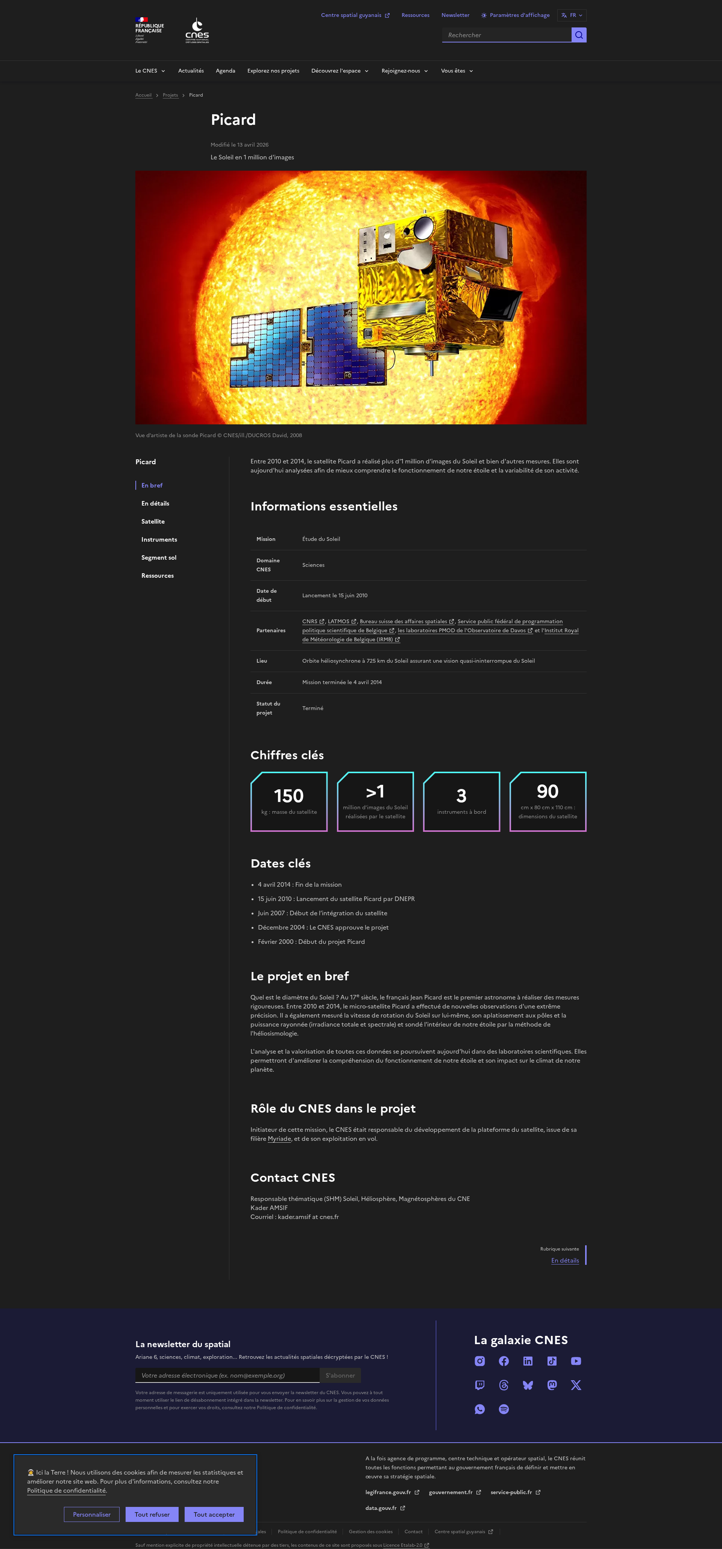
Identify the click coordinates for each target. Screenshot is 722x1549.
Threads (504, 1385)
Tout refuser (152, 1514)
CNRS (309, 621)
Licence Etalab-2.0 (402, 1545)
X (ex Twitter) (576, 1385)
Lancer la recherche (579, 34)
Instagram (480, 1361)
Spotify (504, 1409)
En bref (152, 485)
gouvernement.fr (451, 1492)
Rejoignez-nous (401, 71)
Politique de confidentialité (66, 1490)
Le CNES (146, 71)
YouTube (576, 1361)
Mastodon (552, 1385)
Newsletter (455, 15)
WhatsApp (480, 1409)
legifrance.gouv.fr (389, 1492)
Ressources (415, 15)
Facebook (504, 1361)
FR (573, 15)
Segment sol (158, 557)
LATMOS (338, 621)
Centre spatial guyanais (351, 15)
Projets (171, 95)
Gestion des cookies (371, 1531)
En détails (155, 503)
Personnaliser (92, 1514)
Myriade (279, 1138)
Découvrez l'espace (336, 71)
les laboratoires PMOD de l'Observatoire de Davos (462, 630)
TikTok (552, 1361)
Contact (414, 1531)
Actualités (191, 71)
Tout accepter (214, 1514)
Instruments (159, 539)
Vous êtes (453, 71)
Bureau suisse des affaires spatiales (403, 621)
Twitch (480, 1385)
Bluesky (528, 1385)
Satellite (153, 521)
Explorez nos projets (273, 71)
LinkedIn (528, 1361)
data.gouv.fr (382, 1508)
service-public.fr (512, 1492)
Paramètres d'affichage (520, 15)
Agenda (225, 71)
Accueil (144, 95)
